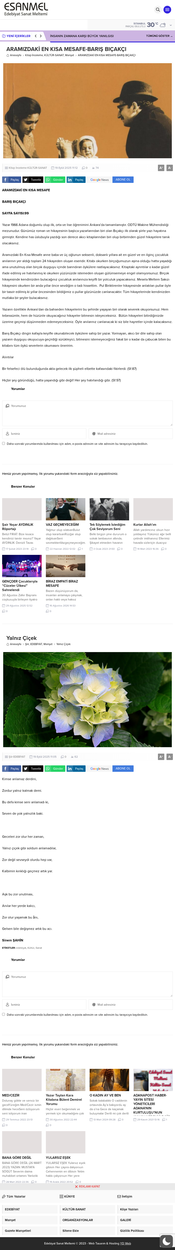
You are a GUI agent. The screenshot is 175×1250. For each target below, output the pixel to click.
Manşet (69, 55)
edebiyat (21, 947)
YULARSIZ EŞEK (58, 1158)
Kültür (31, 947)
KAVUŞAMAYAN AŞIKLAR (68, 36)
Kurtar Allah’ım (144, 525)
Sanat (39, 947)
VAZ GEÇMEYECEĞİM (62, 525)
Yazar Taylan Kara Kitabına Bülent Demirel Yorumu (64, 1099)
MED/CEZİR (10, 1095)
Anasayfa (15, 55)
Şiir (27, 644)
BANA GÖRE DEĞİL (16, 1158)
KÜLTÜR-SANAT (54, 55)
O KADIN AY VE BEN (105, 1095)
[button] (166, 1241)
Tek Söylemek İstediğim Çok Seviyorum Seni (107, 527)
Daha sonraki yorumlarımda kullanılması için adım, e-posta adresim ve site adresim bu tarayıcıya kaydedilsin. (77, 444)
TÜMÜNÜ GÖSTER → (159, 36)
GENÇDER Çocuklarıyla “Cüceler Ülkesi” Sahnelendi (20, 585)
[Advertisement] (87, 1220)
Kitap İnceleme (34, 55)
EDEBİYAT (36, 644)
